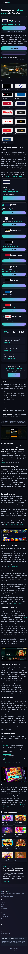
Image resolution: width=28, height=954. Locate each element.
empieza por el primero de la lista (14, 176)
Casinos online (6, 745)
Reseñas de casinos (5, 902)
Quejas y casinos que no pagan (8, 918)
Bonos (2, 904)
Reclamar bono (14, 212)
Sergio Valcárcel (13, 57)
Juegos (2, 906)
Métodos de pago (7, 762)
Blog (2, 928)
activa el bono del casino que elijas (15, 524)
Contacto (3, 931)
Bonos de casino (7, 754)
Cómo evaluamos (20, 59)
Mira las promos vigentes (13, 566)
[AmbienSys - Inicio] (5, 2)
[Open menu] (25, 2)
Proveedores (4, 908)
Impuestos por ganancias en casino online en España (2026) (14, 870)
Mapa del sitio (4, 926)
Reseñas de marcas (8, 749)
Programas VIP (4, 921)
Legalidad (3, 914)
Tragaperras (6, 758)
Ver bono (14, 224)
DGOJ (25, 617)
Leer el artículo (7, 881)
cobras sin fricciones (16, 603)
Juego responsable (5, 933)
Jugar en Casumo (14, 28)
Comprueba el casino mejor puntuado (10, 488)
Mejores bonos (14, 52)
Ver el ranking (14, 48)
